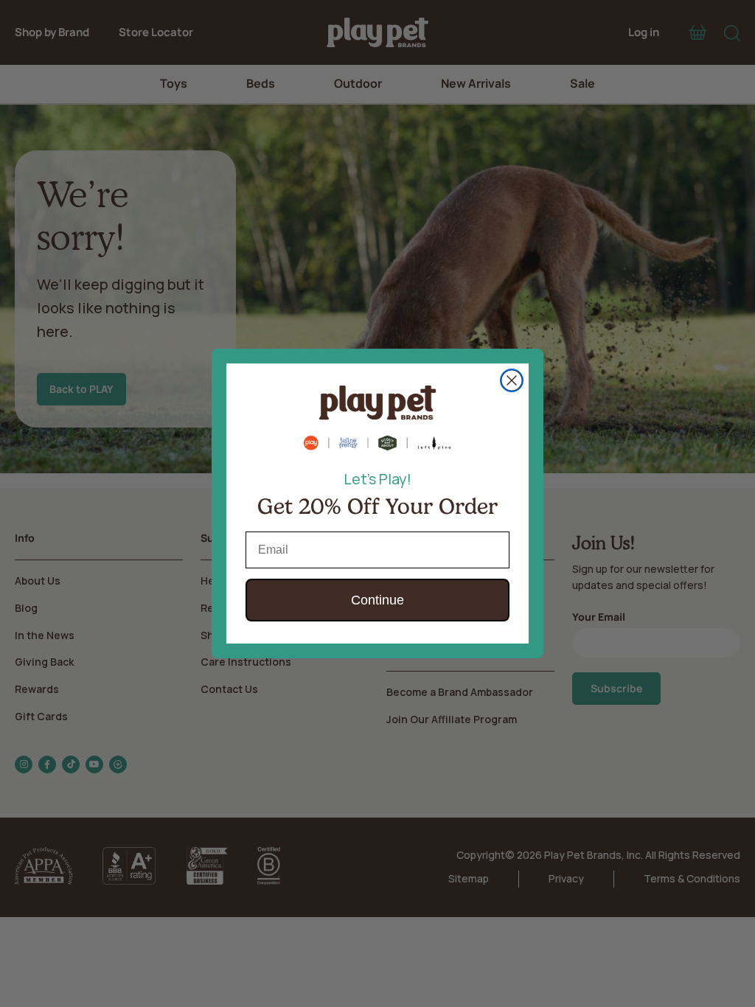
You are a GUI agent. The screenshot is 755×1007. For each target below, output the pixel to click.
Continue (377, 600)
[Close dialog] (512, 380)
